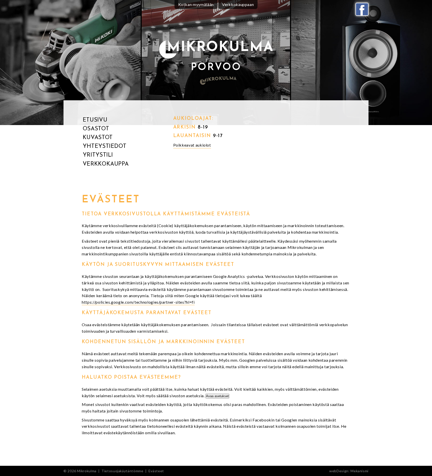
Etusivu (95, 120)
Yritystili (98, 155)
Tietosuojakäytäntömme (122, 471)
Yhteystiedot (104, 146)
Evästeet (156, 471)
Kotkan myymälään (196, 4)
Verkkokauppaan (238, 4)
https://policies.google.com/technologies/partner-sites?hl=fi (138, 302)
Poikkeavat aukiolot (192, 145)
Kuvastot (98, 138)
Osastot (96, 129)
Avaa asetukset (217, 396)
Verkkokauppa (106, 164)
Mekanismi (359, 471)
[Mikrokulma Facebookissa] (362, 9)
